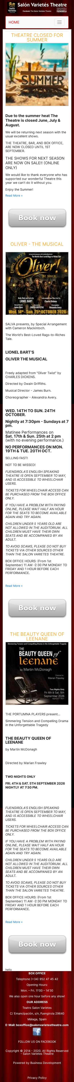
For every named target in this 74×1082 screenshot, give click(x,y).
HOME (14, 22)
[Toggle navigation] (59, 22)
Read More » (14, 195)
